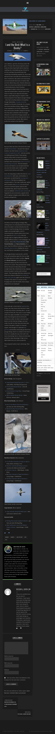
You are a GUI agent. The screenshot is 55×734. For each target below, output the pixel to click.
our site (39, 24)
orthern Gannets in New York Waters (17, 474)
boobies (7, 537)
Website (6, 670)
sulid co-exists (17, 235)
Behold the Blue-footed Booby (15, 409)
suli (6, 539)
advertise (37, 27)
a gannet (23, 306)
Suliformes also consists (21, 191)
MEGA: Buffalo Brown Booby (14, 395)
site (47, 47)
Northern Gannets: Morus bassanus (17, 478)
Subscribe (43, 398)
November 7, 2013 (11, 50)
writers (41, 49)
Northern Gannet (11, 470)
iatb (25, 537)
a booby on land (20, 102)
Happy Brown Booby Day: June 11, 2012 (18, 382)
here (40, 373)
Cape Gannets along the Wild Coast (17, 511)
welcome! (48, 29)
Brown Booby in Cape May (14, 391)
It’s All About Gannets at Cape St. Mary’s (18, 461)
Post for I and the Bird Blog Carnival (17, 466)
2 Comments (25, 50)
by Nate (18, 50)
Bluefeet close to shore (11, 248)
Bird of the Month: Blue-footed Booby (17, 404)
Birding (14, 42)
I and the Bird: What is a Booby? (18, 46)
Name (8, 656)
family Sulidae (12, 149)
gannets (17, 184)
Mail (8, 663)
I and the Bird (19, 42)
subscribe (43, 27)
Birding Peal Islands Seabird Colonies (17, 521)
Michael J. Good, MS (23, 589)
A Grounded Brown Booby (14, 386)
